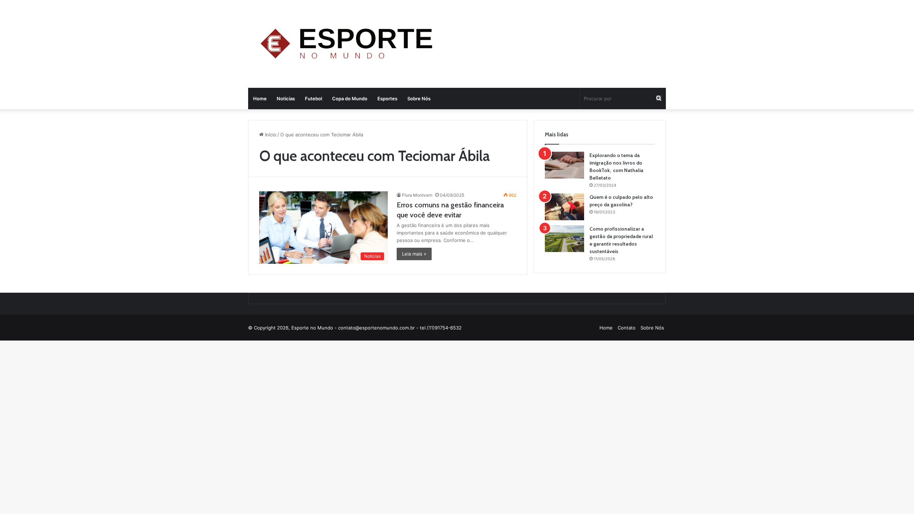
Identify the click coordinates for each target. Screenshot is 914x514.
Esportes (387, 98)
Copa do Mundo (349, 98)
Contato (627, 328)
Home (260, 98)
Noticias (286, 98)
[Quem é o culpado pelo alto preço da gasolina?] (564, 206)
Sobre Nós (419, 98)
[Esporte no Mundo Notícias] (348, 45)
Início (269, 134)
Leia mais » (414, 254)
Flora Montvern (417, 195)
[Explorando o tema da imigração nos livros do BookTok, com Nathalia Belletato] (564, 165)
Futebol (313, 98)
